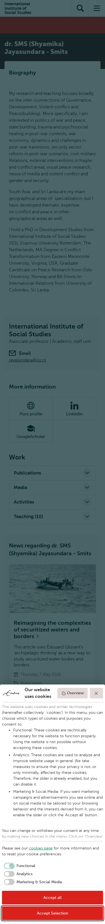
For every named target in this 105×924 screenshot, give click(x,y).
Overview (75, 693)
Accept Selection (52, 913)
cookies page (41, 848)
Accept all (52, 898)
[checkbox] (18, 866)
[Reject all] (96, 693)
